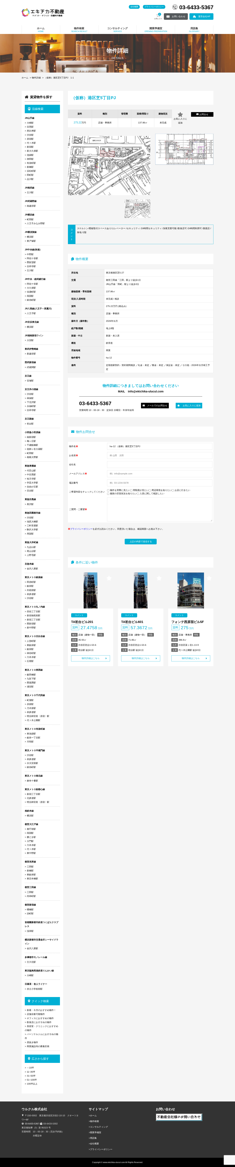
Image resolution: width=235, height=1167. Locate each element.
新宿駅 (30, 147)
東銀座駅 (31, 645)
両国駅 (30, 296)
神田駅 (30, 159)
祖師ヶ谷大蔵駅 (35, 449)
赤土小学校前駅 (35, 989)
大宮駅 (30, 340)
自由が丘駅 (32, 486)
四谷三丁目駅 (33, 611)
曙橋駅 (30, 909)
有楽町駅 (31, 163)
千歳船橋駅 (32, 445)
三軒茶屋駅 (32, 525)
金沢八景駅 (32, 568)
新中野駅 (31, 627)
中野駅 (30, 254)
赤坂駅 (30, 704)
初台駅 (30, 423)
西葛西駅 (31, 682)
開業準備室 (95, 1132)
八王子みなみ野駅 (36, 223)
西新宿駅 (31, 623)
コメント (79, 615)
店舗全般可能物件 (36, 1014)
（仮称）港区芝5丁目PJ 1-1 (59, 77)
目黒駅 (30, 126)
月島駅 (30, 741)
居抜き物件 (32, 1042)
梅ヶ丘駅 (31, 441)
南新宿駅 (31, 437)
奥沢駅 (30, 504)
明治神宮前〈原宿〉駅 (38, 716)
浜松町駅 (31, 171)
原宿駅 (30, 139)
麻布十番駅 (32, 780)
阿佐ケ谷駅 (32, 258)
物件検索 (94, 1121)
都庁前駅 (31, 829)
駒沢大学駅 (32, 529)
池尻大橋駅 (32, 521)
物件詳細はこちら (91, 658)
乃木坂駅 (31, 708)
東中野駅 (31, 853)
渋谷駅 (30, 135)
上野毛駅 (31, 555)
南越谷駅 (31, 206)
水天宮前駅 (32, 763)
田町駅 (30, 175)
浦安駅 (30, 686)
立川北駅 (31, 962)
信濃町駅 (31, 292)
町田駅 (30, 219)
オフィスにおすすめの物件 (40, 1018)
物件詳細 (36, 77)
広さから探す (40, 1058)
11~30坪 (31, 1072)
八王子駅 (31, 313)
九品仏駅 (31, 547)
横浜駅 (30, 237)
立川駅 (30, 192)
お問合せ (203, 114)
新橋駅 (30, 167)
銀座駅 (30, 586)
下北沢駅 (31, 402)
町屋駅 (30, 700)
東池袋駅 (31, 733)
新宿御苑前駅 (33, 615)
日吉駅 (30, 490)
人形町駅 (31, 641)
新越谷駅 (31, 353)
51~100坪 (32, 1080)
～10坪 (30, 1067)
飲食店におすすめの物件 (39, 1022)
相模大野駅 (32, 457)
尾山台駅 (31, 551)
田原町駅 (31, 582)
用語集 (93, 1138)
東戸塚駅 (31, 241)
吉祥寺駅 (31, 266)
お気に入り (158, 16)
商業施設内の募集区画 (38, 1046)
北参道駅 (31, 798)
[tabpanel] (137, 208)
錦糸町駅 (31, 300)
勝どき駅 (31, 837)
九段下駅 (31, 678)
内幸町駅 (31, 896)
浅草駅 (30, 931)
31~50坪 (31, 1076)
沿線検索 (37, 108)
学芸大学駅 (32, 482)
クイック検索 (40, 1001)
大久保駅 (31, 288)
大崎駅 (30, 122)
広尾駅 (30, 661)
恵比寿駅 (31, 130)
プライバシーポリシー (154, 7)
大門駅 (30, 841)
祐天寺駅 (31, 478)
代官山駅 (31, 470)
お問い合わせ (178, 16)
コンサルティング (99, 1127)
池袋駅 (30, 155)
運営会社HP (204, 16)
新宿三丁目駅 (33, 619)
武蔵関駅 (31, 367)
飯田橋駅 (31, 674)
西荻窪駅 (31, 262)
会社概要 (134, 7)
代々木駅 (31, 143)
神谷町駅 (31, 653)
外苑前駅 (31, 590)
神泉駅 (30, 398)
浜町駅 (30, 913)
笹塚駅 (30, 380)
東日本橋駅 (32, 878)
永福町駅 (31, 406)
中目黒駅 (31, 474)
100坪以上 (32, 1083)
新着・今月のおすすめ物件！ (41, 1010)
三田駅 (30, 866)
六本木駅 (31, 657)
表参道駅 (31, 594)
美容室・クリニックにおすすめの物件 (41, 1028)
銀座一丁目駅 (33, 737)
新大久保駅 (32, 151)
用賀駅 (30, 533)
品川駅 (30, 179)
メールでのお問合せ (157, 405)
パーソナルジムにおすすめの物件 (41, 1036)
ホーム (25, 77)
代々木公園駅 (33, 720)
